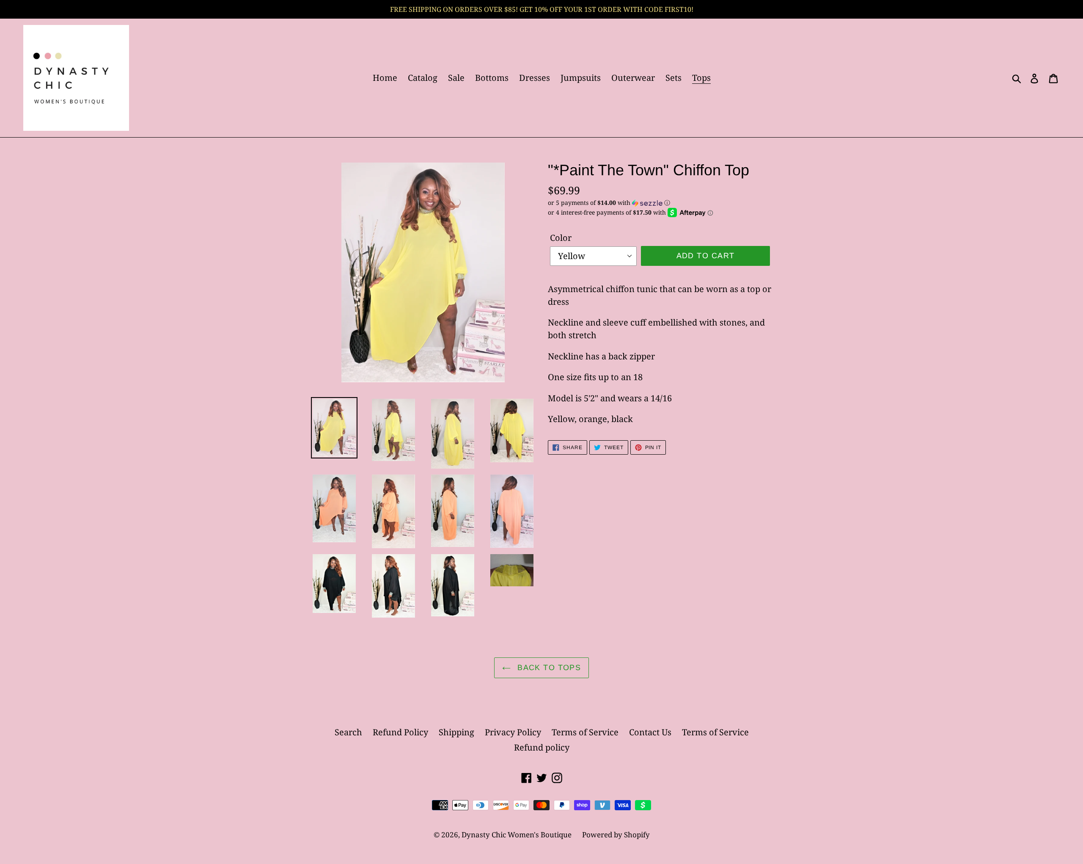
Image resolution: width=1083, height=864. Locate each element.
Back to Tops (548, 667)
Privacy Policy (513, 732)
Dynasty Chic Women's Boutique (517, 834)
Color (561, 237)
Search (348, 732)
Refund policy (541, 747)
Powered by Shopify (616, 834)
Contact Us (650, 732)
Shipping (456, 732)
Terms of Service (585, 732)
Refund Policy (400, 732)
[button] (660, 203)
